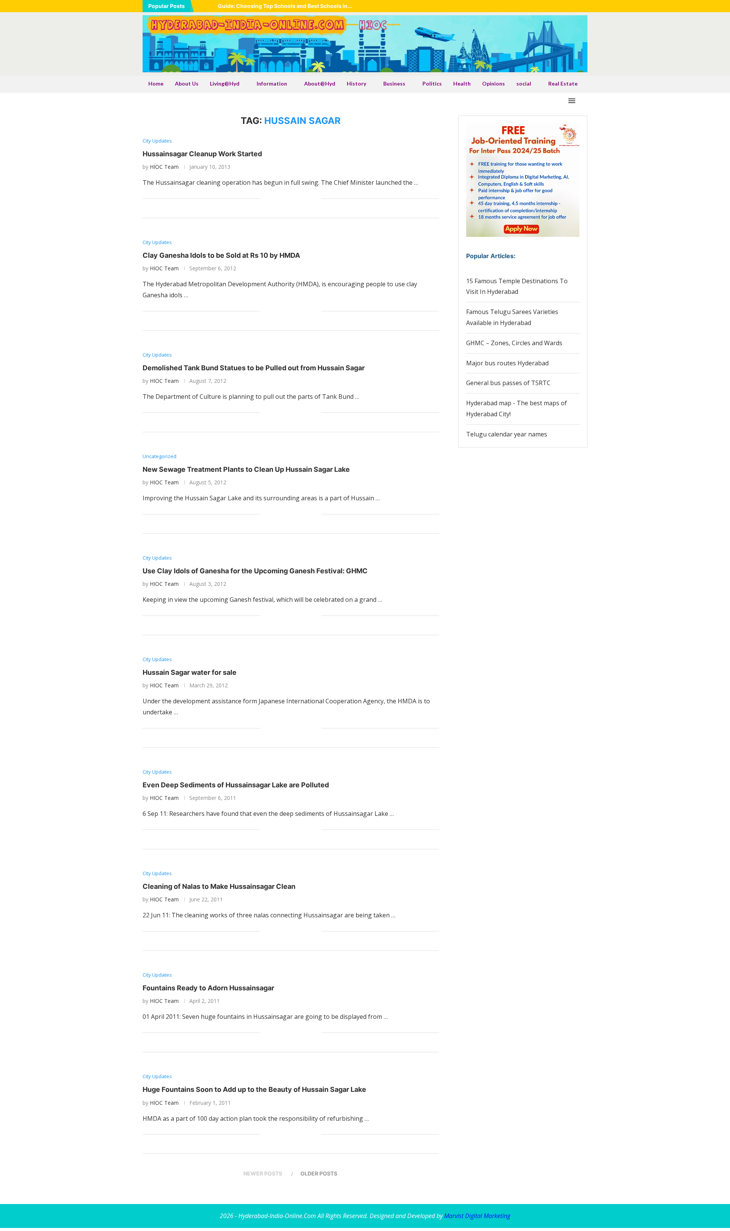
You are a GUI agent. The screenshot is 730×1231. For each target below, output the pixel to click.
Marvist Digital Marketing (477, 1216)
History (356, 83)
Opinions (493, 83)
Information (272, 83)
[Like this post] (266, 198)
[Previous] (201, 6)
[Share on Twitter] (283, 198)
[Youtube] (566, 6)
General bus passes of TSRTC (508, 383)
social (523, 83)
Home (155, 83)
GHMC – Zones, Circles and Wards (514, 343)
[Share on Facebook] (275, 198)
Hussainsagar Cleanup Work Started (202, 154)
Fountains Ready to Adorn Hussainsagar (208, 988)
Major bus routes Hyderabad (507, 363)
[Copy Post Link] (307, 198)
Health (462, 83)
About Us (186, 83)
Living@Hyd (225, 83)
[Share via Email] (315, 198)
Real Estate (563, 83)
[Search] (583, 100)
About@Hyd (319, 83)
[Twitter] (547, 6)
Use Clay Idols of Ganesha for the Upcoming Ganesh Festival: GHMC (255, 571)
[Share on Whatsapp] (291, 198)
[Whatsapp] (575, 6)
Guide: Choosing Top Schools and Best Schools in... (285, 6)
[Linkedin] (556, 6)
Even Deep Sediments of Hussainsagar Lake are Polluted (236, 785)
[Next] (210, 6)
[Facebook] (537, 6)
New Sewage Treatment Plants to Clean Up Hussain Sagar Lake (246, 469)
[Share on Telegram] (299, 198)
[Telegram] (585, 6)
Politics (432, 83)
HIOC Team (164, 166)
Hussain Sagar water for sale (189, 672)
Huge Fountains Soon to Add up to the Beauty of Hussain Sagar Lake (254, 1089)
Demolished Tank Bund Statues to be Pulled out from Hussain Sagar (254, 368)
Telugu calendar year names (506, 434)
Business (394, 83)
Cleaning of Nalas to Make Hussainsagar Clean (219, 886)
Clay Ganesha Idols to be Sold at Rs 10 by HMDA (221, 255)
